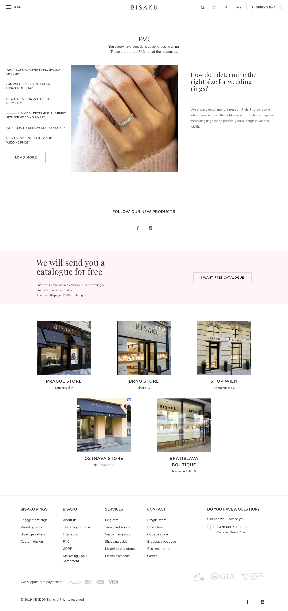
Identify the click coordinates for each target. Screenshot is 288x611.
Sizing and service (118, 527)
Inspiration (70, 534)
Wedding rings (31, 527)
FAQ (66, 541)
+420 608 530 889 (232, 527)
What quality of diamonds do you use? (35, 128)
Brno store (155, 527)
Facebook (137, 228)
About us (70, 520)
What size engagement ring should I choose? (33, 72)
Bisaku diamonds (117, 556)
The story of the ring (78, 527)
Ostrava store (157, 534)
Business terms (158, 548)
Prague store (157, 520)
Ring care (111, 520)
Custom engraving (118, 534)
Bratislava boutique (161, 541)
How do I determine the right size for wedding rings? (36, 116)
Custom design (32, 541)
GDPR (67, 548)
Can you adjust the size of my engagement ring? (28, 87)
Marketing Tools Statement (75, 558)
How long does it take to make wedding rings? (29, 141)
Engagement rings (34, 520)
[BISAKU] (144, 7)
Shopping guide (116, 541)
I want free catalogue (222, 278)
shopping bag (263, 7)
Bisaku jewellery (33, 534)
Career (152, 556)
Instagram (150, 228)
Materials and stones (120, 548)
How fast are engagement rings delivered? (30, 101)
